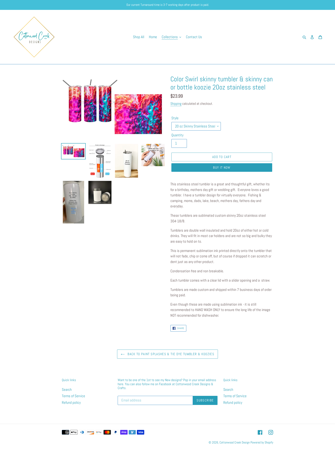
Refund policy (71, 402)
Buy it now (222, 167)
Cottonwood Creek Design (234, 442)
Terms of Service (73, 396)
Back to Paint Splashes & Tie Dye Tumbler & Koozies (170, 354)
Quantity (177, 135)
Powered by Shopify (261, 442)
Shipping (175, 103)
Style (175, 118)
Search (67, 389)
